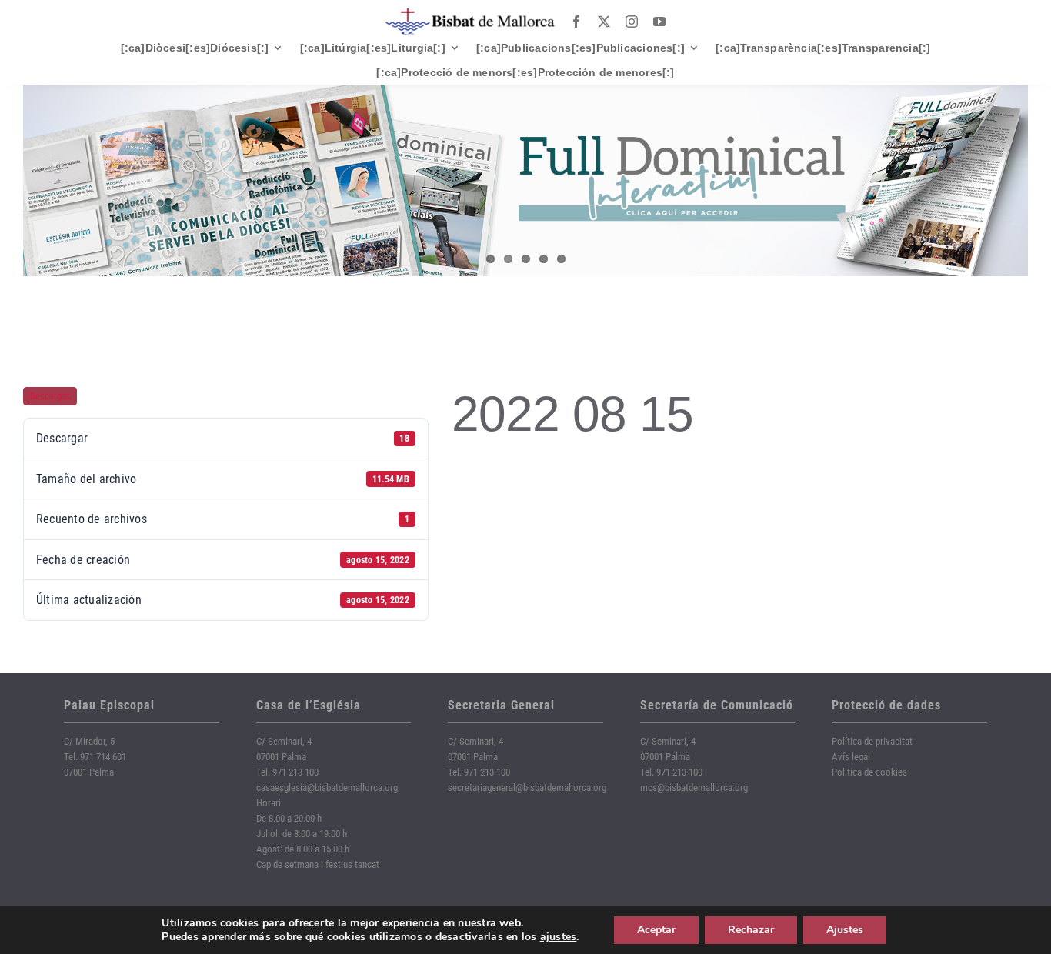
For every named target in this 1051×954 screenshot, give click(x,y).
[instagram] (632, 21)
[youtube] (659, 21)
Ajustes (844, 929)
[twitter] (604, 21)
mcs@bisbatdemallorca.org (694, 787)
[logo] (470, 13)
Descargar (50, 396)
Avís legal (851, 756)
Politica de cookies (869, 772)
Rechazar (751, 929)
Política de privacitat (872, 741)
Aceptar (656, 929)
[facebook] (576, 21)
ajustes (558, 937)
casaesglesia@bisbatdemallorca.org (327, 787)
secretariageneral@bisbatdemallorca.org (527, 787)
